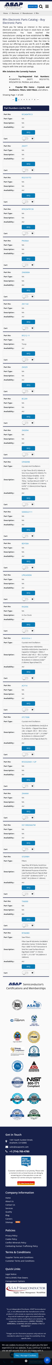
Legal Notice (10, 1274)
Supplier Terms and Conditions (19, 1257)
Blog (7, 1215)
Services (9, 1208)
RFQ (28, 132)
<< (13, 99)
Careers (8, 1219)
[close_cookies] (26, 1361)
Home (5, 13)
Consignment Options (15, 1281)
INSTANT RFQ (33, 6)
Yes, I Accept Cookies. (26, 1355)
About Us (9, 1201)
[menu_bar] (47, 6)
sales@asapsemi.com (19, 1147)
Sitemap (10, 1222)
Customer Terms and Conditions (19, 1261)
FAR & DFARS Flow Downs (16, 1277)
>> (38, 99)
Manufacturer (28, 13)
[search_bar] (41, 6)
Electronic (15, 13)
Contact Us (10, 1205)
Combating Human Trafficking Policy (21, 1246)
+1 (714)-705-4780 (19, 1151)
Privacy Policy (11, 1235)
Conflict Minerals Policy (15, 1242)
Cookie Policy (11, 1239)
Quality (8, 1212)
